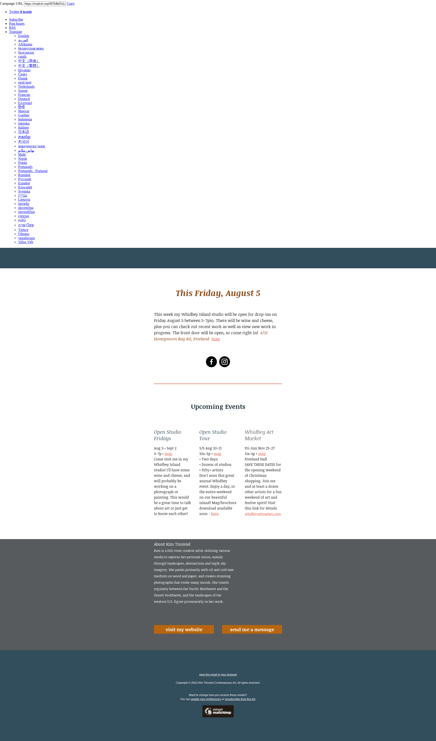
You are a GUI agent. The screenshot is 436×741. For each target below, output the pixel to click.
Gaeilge (23, 115)
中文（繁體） (29, 66)
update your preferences (206, 699)
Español (24, 183)
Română (24, 175)
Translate (15, 32)
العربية (23, 40)
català (22, 56)
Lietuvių (24, 199)
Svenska (24, 191)
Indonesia (25, 119)
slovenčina (25, 208)
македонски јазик (31, 146)
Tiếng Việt (25, 242)
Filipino (23, 234)
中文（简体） (29, 61)
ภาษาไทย (26, 225)
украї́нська (26, 238)
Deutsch (24, 99)
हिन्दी (21, 107)
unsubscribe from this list (240, 699)
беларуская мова (31, 48)
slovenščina (26, 212)
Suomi (22, 91)
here (214, 513)
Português (25, 167)
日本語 (23, 132)
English (23, 36)
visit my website (184, 629)
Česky (22, 74)
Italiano (23, 127)
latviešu (23, 204)
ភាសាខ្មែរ (24, 137)
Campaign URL (11, 3)
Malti (22, 154)
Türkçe (23, 230)
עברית (22, 195)
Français (24, 95)
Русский (24, 179)
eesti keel (24, 82)
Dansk (22, 78)
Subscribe (16, 19)
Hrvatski (24, 70)
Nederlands (26, 86)
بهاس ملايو (26, 150)
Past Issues (17, 23)
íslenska (24, 123)
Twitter (20, 12)
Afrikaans (25, 44)
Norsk (22, 159)
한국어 (23, 141)
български (26, 52)
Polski (22, 163)
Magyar (23, 111)
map (215, 339)
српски (23, 216)
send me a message (252, 629)
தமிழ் (22, 220)
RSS (12, 28)
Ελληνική (25, 103)
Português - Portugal (32, 171)
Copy (71, 3)
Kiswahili (25, 187)
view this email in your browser (218, 674)
